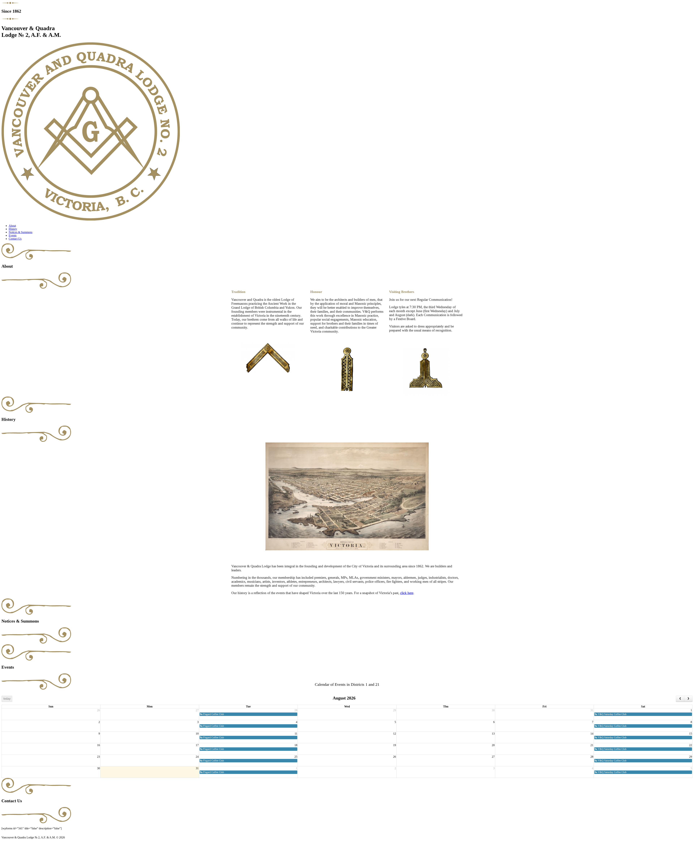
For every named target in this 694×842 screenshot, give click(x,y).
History (13, 228)
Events (12, 235)
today (6, 698)
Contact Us (15, 238)
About (12, 225)
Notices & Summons (20, 232)
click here (406, 593)
